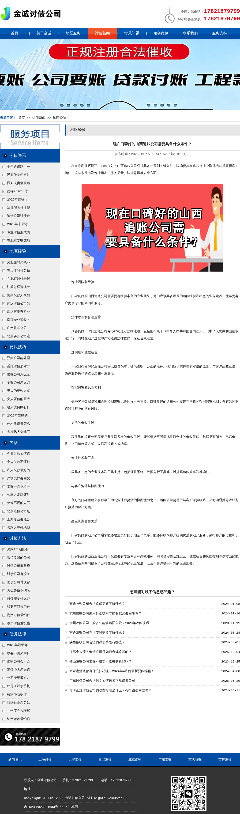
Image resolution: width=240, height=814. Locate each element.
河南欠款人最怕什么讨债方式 (15, 296)
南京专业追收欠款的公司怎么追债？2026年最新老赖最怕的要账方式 (15, 321)
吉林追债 (225, 759)
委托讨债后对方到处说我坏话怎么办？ (15, 367)
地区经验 (59, 118)
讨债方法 (17, 538)
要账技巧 (17, 347)
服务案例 (161, 33)
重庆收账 (195, 759)
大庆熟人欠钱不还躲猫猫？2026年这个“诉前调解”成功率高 (15, 433)
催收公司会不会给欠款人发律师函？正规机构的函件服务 (15, 663)
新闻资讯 (15, 759)
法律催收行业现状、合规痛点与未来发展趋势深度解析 (15, 209)
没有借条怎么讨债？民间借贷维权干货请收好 (15, 176)
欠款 (13, 442)
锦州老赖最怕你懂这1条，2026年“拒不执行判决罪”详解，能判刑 (15, 720)
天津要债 (75, 759)
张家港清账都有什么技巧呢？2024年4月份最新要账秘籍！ (111, 671)
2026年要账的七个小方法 (14, 417)
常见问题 (131, 33)
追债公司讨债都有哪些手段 (15, 583)
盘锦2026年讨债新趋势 (14, 192)
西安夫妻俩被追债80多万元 (15, 184)
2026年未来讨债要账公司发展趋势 (15, 225)
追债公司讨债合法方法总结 (15, 217)
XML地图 (72, 807)
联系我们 (190, 33)
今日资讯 (17, 155)
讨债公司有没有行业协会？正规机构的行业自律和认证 (15, 575)
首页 (14, 33)
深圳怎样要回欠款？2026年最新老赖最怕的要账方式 (15, 480)
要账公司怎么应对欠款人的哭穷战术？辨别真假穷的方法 (15, 376)
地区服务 (73, 33)
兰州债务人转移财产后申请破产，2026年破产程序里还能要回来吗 (15, 712)
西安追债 (105, 759)
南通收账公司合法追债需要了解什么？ (97, 604)
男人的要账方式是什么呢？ (15, 392)
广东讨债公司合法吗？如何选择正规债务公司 (102, 681)
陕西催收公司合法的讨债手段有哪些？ (97, 642)
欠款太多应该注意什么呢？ (15, 496)
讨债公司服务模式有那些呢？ (15, 567)
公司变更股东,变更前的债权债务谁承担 (15, 679)
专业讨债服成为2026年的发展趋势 (15, 234)
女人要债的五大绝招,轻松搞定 (15, 400)
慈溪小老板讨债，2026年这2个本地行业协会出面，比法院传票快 (15, 696)
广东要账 (165, 759)
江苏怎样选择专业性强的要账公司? (15, 288)
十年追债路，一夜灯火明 (15, 168)
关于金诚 (43, 33)
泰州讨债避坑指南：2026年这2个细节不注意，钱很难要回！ (15, 624)
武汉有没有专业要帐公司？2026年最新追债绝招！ (15, 313)
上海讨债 (45, 759)
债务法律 (17, 634)
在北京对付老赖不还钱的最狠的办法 (15, 280)
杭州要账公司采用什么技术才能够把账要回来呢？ (105, 613)
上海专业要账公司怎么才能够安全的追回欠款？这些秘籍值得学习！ (15, 521)
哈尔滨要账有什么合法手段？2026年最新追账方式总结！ (15, 408)
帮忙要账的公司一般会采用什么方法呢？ (15, 559)
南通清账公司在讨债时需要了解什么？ (97, 633)
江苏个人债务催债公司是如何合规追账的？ (100, 652)
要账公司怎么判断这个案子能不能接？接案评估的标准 (15, 384)
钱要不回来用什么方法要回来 (15, 608)
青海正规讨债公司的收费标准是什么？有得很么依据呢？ (110, 690)
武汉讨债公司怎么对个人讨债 (15, 305)
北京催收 (135, 759)
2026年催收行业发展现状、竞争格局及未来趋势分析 (15, 201)
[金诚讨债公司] (32, 21)
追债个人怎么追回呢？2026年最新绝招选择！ (15, 671)
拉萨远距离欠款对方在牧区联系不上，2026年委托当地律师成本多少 (15, 704)
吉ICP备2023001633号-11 (44, 807)
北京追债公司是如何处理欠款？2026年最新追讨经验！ (15, 512)
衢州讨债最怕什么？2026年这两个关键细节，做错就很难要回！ (15, 616)
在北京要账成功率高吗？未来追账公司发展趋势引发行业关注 (15, 242)
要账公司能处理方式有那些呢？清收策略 (15, 359)
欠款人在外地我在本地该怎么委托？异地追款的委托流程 (15, 529)
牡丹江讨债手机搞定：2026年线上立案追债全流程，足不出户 (15, 687)
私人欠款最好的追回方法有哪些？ (15, 471)
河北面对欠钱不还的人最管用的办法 (15, 264)
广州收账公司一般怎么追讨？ (15, 329)
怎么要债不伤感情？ (15, 592)
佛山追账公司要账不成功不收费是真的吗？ (100, 661)
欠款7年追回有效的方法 (14, 551)
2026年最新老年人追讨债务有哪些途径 (15, 646)
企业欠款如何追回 (15, 455)
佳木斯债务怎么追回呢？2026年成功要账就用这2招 (15, 425)
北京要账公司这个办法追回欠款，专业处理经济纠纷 (15, 337)
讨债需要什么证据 (15, 600)
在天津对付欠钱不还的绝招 (15, 272)
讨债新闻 (102, 33)
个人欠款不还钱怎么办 (15, 463)
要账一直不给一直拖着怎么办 (15, 488)
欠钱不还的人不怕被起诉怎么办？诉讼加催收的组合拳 (15, 504)
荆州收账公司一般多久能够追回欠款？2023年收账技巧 (109, 623)
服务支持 (219, 33)
